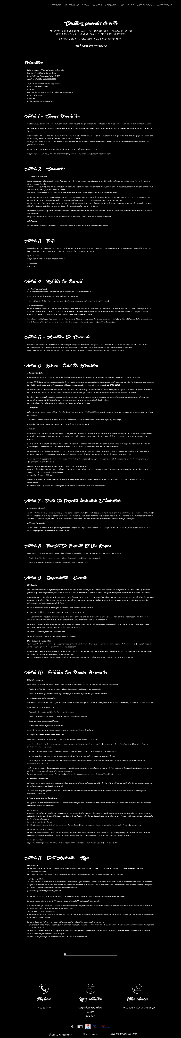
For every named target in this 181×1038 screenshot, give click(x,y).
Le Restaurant (72, 5)
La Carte (96, 5)
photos (85, 5)
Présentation (55, 5)
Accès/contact (164, 5)
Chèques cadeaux (145, 5)
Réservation (111, 5)
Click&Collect (127, 5)
